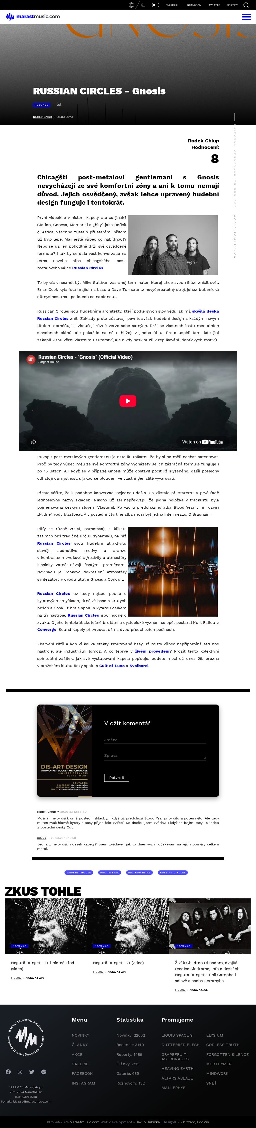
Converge (46, 629)
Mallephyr (174, 1087)
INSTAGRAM (194, 4)
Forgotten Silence (227, 1054)
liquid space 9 (177, 1035)
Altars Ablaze (177, 1078)
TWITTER (214, 4)
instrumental (139, 872)
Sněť (211, 1083)
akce (77, 1054)
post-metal (109, 872)
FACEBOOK (173, 4)
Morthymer (219, 1064)
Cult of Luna (112, 665)
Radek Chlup (42, 117)
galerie (80, 1064)
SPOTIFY (232, 4)
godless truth (223, 1044)
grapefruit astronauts (175, 1056)
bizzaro (189, 1122)
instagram (83, 1083)
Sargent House (78, 872)
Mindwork (217, 1073)
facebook (82, 1073)
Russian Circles (87, 268)
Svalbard (139, 665)
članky (80, 1044)
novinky (80, 1035)
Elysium (214, 1035)
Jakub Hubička (148, 1122)
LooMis (203, 1122)
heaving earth (178, 1068)
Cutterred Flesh (181, 1044)
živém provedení (152, 651)
